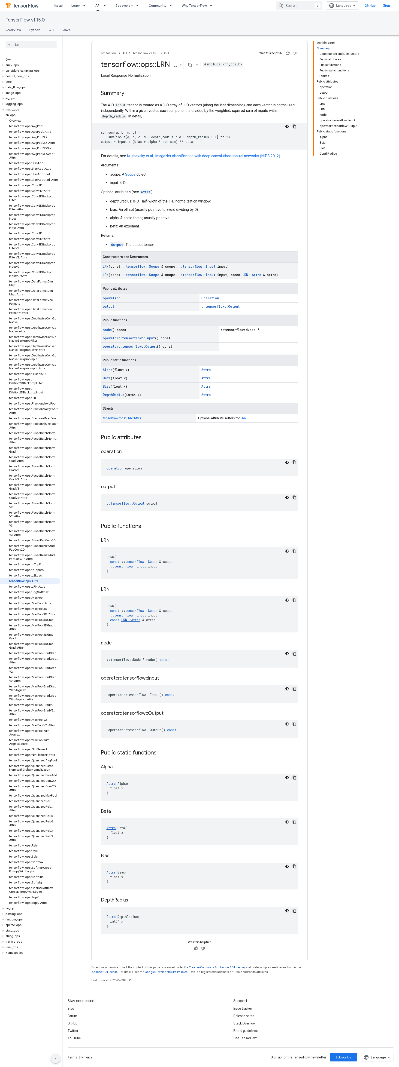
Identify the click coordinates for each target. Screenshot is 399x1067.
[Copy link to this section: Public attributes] (146, 438)
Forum (72, 1016)
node (107, 330)
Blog (71, 1008)
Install (58, 5)
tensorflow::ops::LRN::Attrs (122, 418)
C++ (51, 30)
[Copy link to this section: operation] (126, 452)
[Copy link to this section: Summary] (128, 93)
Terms (72, 1057)
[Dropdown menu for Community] (172, 5)
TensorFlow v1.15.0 (25, 20)
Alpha (107, 370)
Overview (13, 30)
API (97, 5)
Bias (106, 386)
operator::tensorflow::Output (130, 346)
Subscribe (343, 1057)
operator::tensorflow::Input (129, 338)
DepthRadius (113, 394)
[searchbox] (31, 44)
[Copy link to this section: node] (116, 643)
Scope (130, 174)
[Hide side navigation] (55, 1058)
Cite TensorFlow (245, 1038)
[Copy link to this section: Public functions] (145, 526)
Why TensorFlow (194, 5)
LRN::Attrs (251, 275)
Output (117, 244)
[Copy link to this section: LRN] (114, 540)
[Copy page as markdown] (190, 65)
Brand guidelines (245, 1031)
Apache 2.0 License (104, 972)
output (108, 306)
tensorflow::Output (222, 306)
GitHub (370, 5)
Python (34, 30)
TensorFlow (108, 53)
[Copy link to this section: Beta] (115, 811)
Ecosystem (124, 5)
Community (157, 5)
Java (66, 30)
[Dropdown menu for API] (106, 5)
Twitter (73, 1031)
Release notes (243, 1016)
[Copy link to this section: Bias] (114, 856)
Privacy (87, 1057)
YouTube (74, 1038)
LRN (106, 266)
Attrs (145, 192)
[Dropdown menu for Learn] (85, 5)
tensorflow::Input (199, 266)
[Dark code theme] (287, 126)
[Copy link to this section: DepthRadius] (132, 900)
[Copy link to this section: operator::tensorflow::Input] (163, 678)
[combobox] (299, 5)
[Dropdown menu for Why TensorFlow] (212, 5)
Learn (75, 5)
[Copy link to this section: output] (119, 487)
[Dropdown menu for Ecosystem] (138, 5)
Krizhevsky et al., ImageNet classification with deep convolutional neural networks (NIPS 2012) (203, 156)
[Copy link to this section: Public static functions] (161, 753)
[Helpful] (287, 53)
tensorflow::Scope (142, 266)
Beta (107, 378)
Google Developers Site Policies (166, 972)
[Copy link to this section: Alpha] (117, 767)
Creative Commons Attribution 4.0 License (217, 967)
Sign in (388, 5)
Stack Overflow (244, 1023)
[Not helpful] (294, 53)
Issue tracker (242, 1008)
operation (112, 298)
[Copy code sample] (294, 126)
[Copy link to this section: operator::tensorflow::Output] (168, 713)
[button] (30, 65)
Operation (210, 298)
